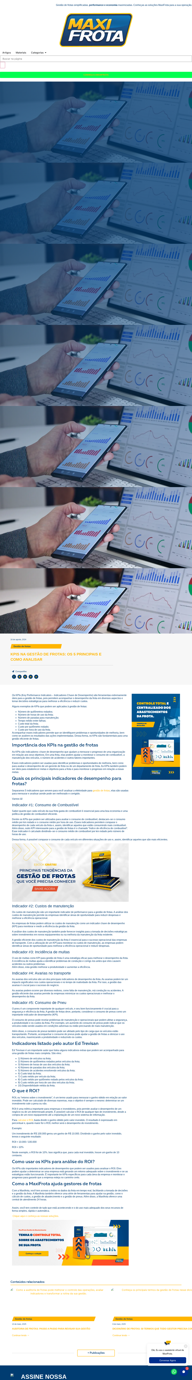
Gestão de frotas (22, 646)
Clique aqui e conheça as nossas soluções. (36, 1216)
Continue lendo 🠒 (20, 1335)
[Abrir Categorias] (45, 52)
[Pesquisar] (2, 65)
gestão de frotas (101, 790)
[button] (14, 677)
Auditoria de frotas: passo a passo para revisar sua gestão (51, 1328)
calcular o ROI (25, 1120)
